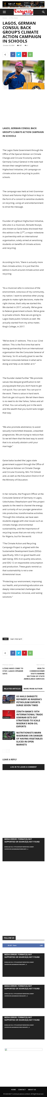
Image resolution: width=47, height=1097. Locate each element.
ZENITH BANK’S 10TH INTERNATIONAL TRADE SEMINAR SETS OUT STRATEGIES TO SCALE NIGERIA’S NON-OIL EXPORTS (29, 719)
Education (7, 739)
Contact (22, 1090)
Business (6, 702)
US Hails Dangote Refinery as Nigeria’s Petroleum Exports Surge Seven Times (29, 701)
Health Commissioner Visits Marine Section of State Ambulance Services (34, 673)
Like (41, 945)
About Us (32, 1090)
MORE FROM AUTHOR (33, 688)
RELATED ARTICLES (12, 688)
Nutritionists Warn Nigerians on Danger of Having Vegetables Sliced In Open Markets (29, 738)
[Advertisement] (23, 108)
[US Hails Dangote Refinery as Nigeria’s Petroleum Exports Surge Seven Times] (9, 699)
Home (5, 18)
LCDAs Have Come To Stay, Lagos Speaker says (13, 671)
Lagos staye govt (16, 639)
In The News (13, 18)
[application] (23, 849)
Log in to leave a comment (23, 767)
